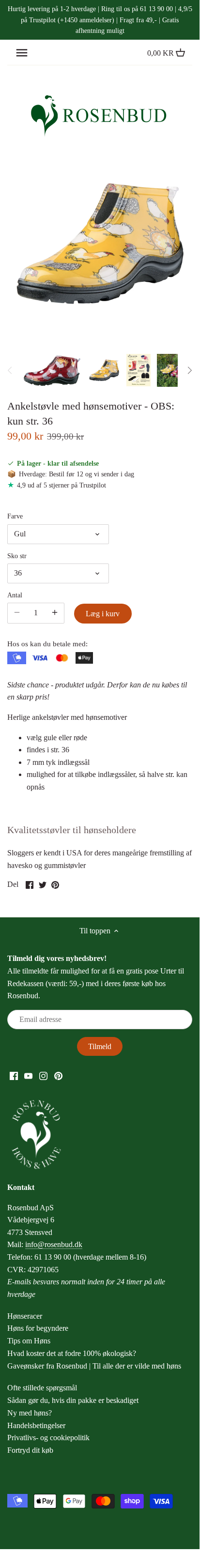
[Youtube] (28, 1075)
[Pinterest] (58, 1075)
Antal (14, 595)
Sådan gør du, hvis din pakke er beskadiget (72, 1400)
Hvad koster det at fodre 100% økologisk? (71, 1353)
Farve (15, 516)
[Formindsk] (55, 613)
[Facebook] (14, 1075)
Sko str (17, 556)
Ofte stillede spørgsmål (42, 1388)
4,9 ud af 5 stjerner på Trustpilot (61, 485)
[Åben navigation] (22, 53)
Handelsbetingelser (36, 1425)
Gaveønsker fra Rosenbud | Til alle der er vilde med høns (94, 1366)
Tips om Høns (28, 1341)
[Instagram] (43, 1075)
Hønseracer (24, 1316)
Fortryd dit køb (30, 1450)
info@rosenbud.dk (53, 1244)
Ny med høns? (29, 1413)
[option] (52, 370)
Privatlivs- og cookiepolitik (48, 1437)
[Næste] (189, 370)
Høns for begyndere (37, 1328)
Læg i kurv (103, 613)
